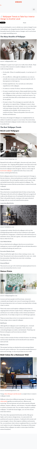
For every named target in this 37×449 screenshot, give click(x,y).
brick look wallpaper (6, 170)
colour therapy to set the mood (12, 394)
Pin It (24, 23)
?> (0, 5)
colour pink (3, 401)
